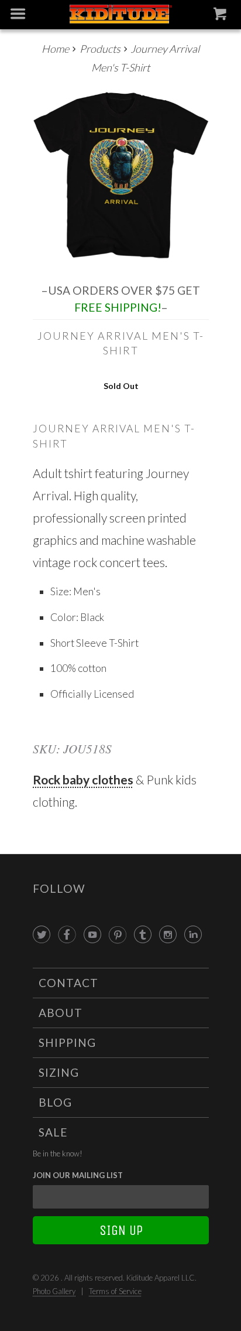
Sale (53, 1132)
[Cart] (221, 16)
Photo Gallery (54, 1291)
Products (100, 48)
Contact (68, 982)
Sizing (59, 1072)
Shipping (67, 1042)
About (60, 1012)
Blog (55, 1102)
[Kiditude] (120, 15)
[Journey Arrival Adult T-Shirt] (121, 175)
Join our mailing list (78, 1175)
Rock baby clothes (83, 779)
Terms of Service (115, 1291)
